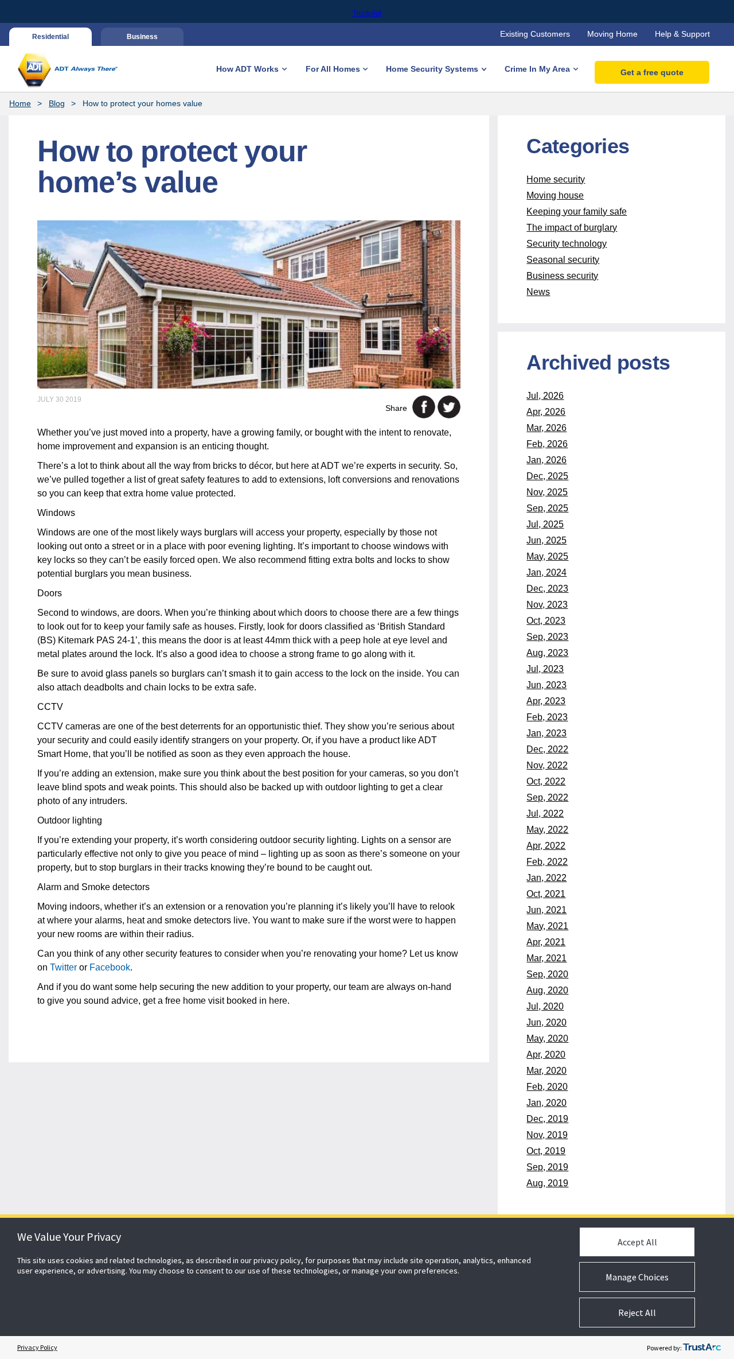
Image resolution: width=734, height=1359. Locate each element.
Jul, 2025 (545, 524)
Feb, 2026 (547, 444)
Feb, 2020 (547, 1087)
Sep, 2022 (547, 797)
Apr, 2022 (545, 846)
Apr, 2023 (545, 701)
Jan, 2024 (546, 572)
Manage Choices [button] (637, 1277)
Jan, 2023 (546, 733)
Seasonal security (562, 260)
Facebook (109, 967)
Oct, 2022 (545, 781)
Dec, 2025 (547, 476)
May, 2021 (547, 926)
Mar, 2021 (546, 958)
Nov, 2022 (547, 765)
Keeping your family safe (576, 211)
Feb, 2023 (547, 717)
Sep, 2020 (547, 974)
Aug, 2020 (547, 990)
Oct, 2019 (545, 1151)
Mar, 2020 (546, 1070)
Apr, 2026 (545, 412)
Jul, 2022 (545, 813)
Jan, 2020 (546, 1103)
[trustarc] (702, 1347)
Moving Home (612, 33)
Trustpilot (367, 13)
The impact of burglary (571, 227)
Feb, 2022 (547, 862)
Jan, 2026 (546, 460)
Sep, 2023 (547, 637)
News (538, 292)
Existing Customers (535, 33)
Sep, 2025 (547, 508)
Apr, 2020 (545, 1054)
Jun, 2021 (546, 910)
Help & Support (682, 33)
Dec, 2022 (547, 749)
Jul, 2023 (545, 669)
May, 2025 (547, 556)
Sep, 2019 (547, 1167)
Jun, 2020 (546, 1022)
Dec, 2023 (547, 588)
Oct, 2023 (545, 621)
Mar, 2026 (546, 428)
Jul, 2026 (545, 396)
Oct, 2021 (545, 894)
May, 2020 (547, 1038)
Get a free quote (652, 72)
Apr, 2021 (545, 942)
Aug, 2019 (547, 1183)
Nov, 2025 (547, 492)
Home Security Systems (432, 68)
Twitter (63, 967)
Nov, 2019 (547, 1135)
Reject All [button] (637, 1312)
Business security (562, 276)
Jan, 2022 (546, 878)
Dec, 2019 (547, 1119)
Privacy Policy (37, 1347)
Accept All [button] (637, 1242)
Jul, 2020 (545, 1006)
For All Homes (333, 68)
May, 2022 (547, 829)
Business (142, 37)
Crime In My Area (537, 68)
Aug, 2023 (547, 653)
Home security (555, 179)
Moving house (555, 195)
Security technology (566, 243)
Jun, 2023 (546, 685)
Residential (50, 37)
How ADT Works (247, 68)
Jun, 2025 (546, 540)
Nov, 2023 (547, 604)
